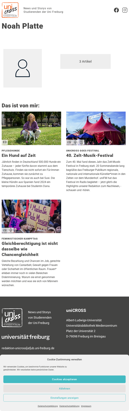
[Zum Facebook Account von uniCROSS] (116, 10)
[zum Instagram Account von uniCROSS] (124, 10)
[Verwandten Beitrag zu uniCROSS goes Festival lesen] (96, 144)
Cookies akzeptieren (64, 379)
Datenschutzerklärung (48, 406)
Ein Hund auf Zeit (19, 155)
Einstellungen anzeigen (64, 397)
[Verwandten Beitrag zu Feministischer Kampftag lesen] (31, 232)
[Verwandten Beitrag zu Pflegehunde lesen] (31, 144)
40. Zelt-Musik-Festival (89, 155)
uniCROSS (76, 310)
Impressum (86, 406)
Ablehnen (64, 388)
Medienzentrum (106, 325)
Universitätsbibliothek (80, 325)
